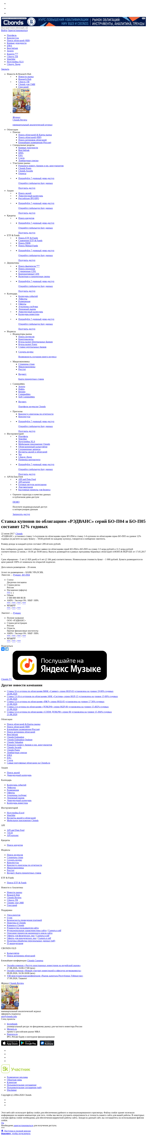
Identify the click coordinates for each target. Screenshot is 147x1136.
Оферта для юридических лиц (21, 938)
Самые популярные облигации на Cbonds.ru (28, 763)
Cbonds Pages (24, 168)
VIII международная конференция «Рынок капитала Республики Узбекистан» (45, 976)
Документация (25, 487)
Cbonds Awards (25, 171)
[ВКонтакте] (3, 649)
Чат (20, 454)
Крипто (12, 54)
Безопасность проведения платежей (24, 920)
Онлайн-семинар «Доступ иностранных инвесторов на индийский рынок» (44, 965)
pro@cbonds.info (9, 1016)
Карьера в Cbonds (15, 925)
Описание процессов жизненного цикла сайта (29, 933)
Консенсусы (13, 38)
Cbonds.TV (6, 679)
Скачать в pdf (54, 930)
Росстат (22, 369)
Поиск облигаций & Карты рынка (35, 135)
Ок (2, 1123)
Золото (10, 51)
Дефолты (22, 299)
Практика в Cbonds (16, 923)
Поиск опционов (26, 268)
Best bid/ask (12, 48)
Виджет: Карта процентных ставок (24, 873)
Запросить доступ (21, 514)
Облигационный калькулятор (32, 446)
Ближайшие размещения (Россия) (34, 142)
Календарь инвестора (28, 314)
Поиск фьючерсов (29, 266)
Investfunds (12, 1024)
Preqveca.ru (12, 1034)
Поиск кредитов (26, 218)
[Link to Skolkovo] (15, 1072)
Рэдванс (17, 613)
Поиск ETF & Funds (28, 238)
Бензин (21, 391)
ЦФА (9, 45)
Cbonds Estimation (15, 737)
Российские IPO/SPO (28, 198)
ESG (20, 155)
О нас (9, 917)
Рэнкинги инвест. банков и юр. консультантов (41, 165)
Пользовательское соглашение (21, 1085)
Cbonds (19, 533)
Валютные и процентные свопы (34, 276)
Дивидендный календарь (30, 196)
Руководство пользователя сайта (23, 928)
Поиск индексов (26, 336)
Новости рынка (26, 76)
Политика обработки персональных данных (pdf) (31, 941)
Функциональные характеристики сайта (27, 930)
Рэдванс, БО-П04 (21, 575)
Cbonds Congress (35, 960)
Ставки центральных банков (32, 347)
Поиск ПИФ (24, 243)
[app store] (10, 1045)
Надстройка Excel (15, 812)
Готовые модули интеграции (32, 484)
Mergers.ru (12, 1029)
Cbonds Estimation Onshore (19, 739)
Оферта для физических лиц (21, 935)
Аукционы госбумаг (28, 306)
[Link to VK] (8, 1057)
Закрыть (5, 69)
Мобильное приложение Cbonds (34, 444)
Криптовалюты (25, 339)
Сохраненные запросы (29, 449)
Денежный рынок (27, 309)
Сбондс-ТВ (12, 56)
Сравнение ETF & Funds (30, 240)
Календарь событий (28, 296)
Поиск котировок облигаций (32, 140)
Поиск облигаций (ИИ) (18, 40)
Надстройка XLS (15, 61)
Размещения (24, 301)
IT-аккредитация (15, 943)
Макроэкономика (26, 366)
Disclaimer (12, 1090)
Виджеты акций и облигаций (32, 452)
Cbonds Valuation (15, 742)
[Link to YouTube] (8, 1054)
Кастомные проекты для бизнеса (34, 489)
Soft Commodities (26, 397)
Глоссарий (23, 87)
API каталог (24, 482)
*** (8, 592)
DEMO (16, 502)
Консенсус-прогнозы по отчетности (36, 414)
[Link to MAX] (8, 1061)
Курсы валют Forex (27, 344)
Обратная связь (14, 1080)
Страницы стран (26, 364)
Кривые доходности (17, 43)
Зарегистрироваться (18, 30)
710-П (10, 833)
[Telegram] (7, 649)
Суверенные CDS (27, 271)
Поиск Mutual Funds (28, 245)
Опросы (22, 173)
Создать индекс (14, 860)
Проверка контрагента (29, 459)
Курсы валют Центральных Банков (35, 342)
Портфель (12, 35)
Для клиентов (13, 915)
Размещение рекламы (17, 1077)
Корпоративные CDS (28, 274)
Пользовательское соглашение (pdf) (24, 1087)
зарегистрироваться (23, 1125)
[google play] (28, 1045)
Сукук (21, 158)
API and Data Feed (27, 479)
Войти (4, 30)
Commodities (24, 394)
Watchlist (11, 59)
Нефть (21, 389)
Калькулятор (13, 953)
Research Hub (24, 79)
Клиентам (12, 1082)
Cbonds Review (14, 897)
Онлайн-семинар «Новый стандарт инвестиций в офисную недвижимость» (44, 970)
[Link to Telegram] (8, 1050)
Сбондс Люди (13, 64)
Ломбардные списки (28, 160)
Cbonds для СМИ (26, 84)
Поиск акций (24, 193)
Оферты (22, 304)
